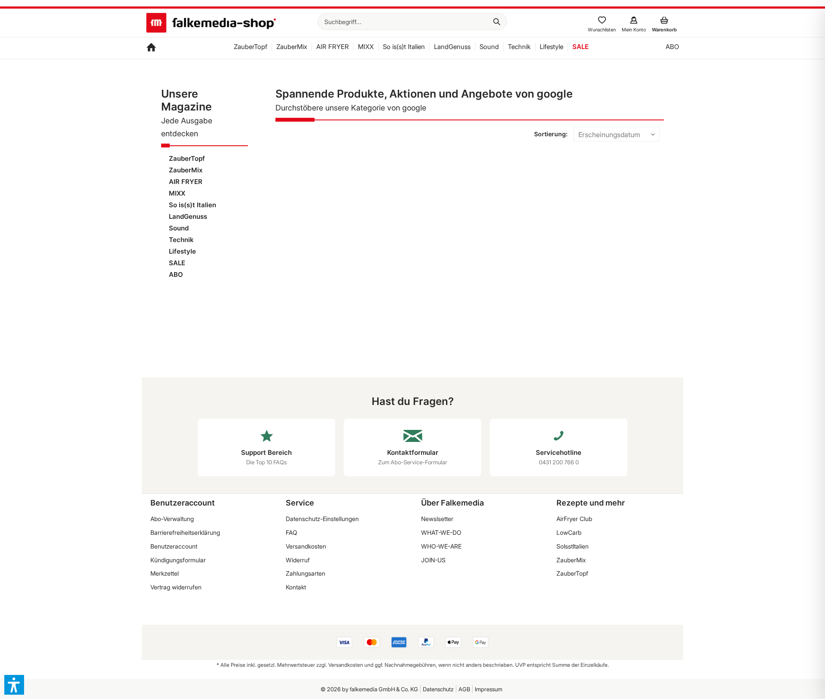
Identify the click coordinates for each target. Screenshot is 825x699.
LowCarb (568, 532)
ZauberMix (185, 170)
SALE (177, 263)
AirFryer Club (574, 518)
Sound (179, 228)
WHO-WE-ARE (441, 546)
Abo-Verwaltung (172, 518)
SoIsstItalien (572, 546)
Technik (181, 240)
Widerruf (298, 560)
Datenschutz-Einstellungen (322, 518)
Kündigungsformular (178, 560)
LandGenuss (188, 216)
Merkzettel (164, 573)
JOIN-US (433, 560)
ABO (176, 274)
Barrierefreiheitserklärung (185, 532)
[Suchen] (496, 21)
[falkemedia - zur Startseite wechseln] (211, 23)
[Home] (151, 48)
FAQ (291, 532)
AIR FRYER (185, 182)
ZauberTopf (187, 158)
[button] (14, 685)
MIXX (177, 193)
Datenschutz (438, 689)
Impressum (488, 689)
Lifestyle (182, 251)
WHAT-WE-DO (441, 532)
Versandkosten (306, 546)
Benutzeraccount (173, 546)
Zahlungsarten (305, 573)
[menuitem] (412, 21)
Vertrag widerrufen (176, 587)
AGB (464, 689)
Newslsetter (437, 518)
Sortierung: (551, 134)
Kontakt (296, 587)
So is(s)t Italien (192, 205)
